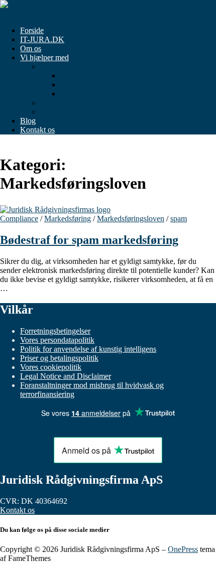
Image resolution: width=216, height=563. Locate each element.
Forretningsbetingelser (55, 331)
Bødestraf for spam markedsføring (89, 239)
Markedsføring (67, 218)
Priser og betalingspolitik (79, 111)
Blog (28, 120)
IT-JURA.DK (42, 39)
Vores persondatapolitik (57, 340)
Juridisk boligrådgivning (98, 75)
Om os (30, 48)
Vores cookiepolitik (50, 367)
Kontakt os (37, 129)
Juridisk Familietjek (91, 84)
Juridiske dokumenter (74, 102)
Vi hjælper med (44, 57)
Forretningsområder (71, 66)
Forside (32, 30)
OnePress (183, 549)
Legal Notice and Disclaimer (65, 376)
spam (178, 218)
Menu (9, 13)
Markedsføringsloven (130, 218)
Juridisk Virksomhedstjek (100, 93)
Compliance (19, 218)
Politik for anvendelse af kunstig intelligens (88, 349)
